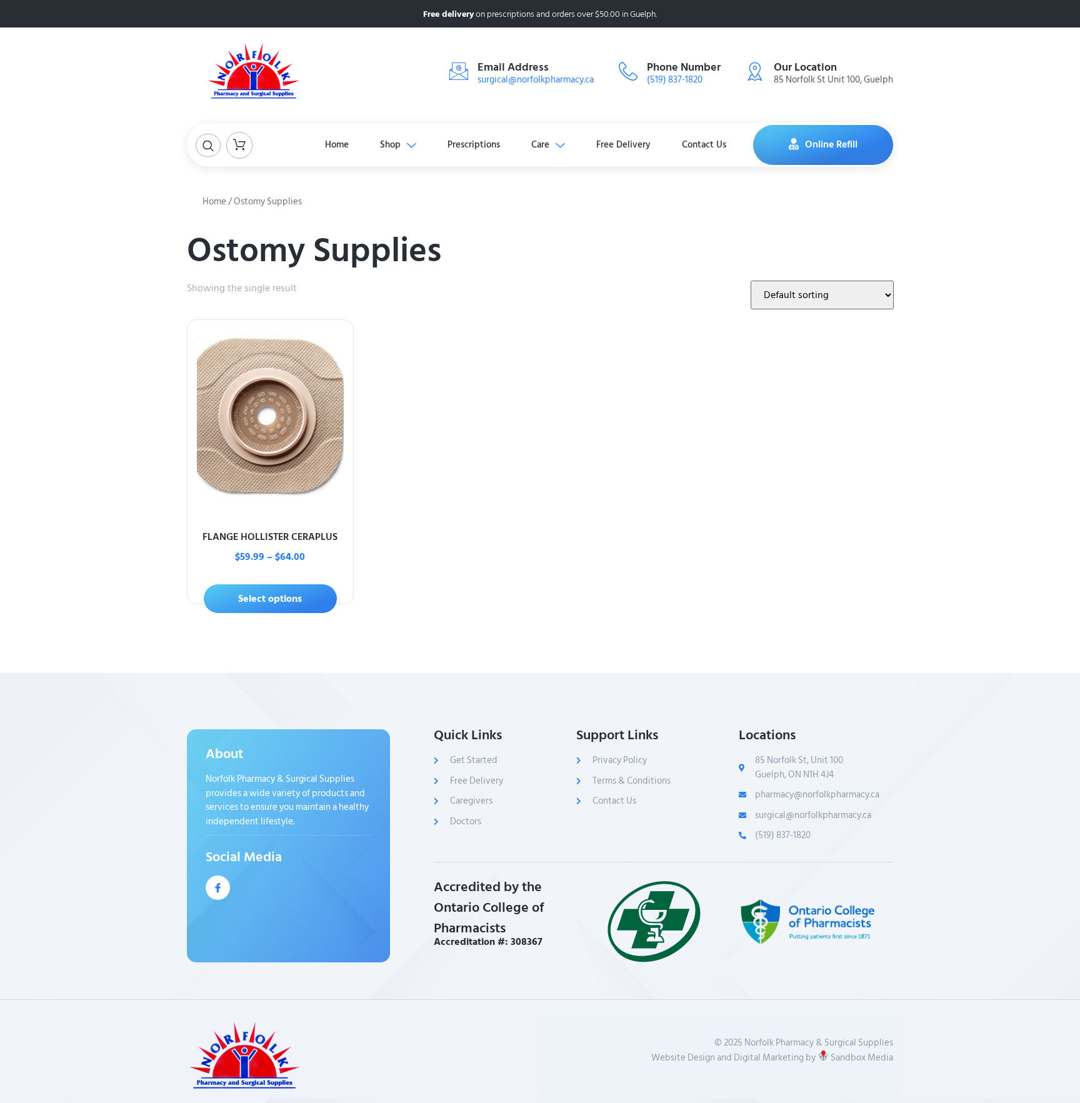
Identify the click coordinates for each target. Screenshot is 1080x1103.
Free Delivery (623, 144)
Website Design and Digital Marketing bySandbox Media (772, 1058)
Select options (270, 599)
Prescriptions (474, 144)
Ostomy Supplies (314, 251)
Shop (390, 144)
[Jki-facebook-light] (218, 888)
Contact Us (704, 144)
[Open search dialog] (208, 145)
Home (337, 144)
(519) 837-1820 (674, 79)
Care (540, 144)
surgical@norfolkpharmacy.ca (536, 79)
